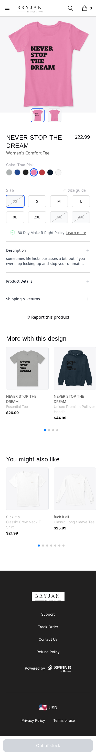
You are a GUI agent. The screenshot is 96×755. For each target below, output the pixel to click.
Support (48, 614)
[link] (27, 368)
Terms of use (64, 720)
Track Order (48, 627)
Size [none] (10, 190)
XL (15, 217)
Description (16, 250)
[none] (74, 190)
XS (15, 201)
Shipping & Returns (23, 298)
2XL (37, 217)
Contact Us (48, 639)
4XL (81, 217)
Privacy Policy (33, 720)
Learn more (76, 232)
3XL (59, 217)
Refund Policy (48, 652)
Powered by (35, 668)
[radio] (15, 201)
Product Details (19, 281)
